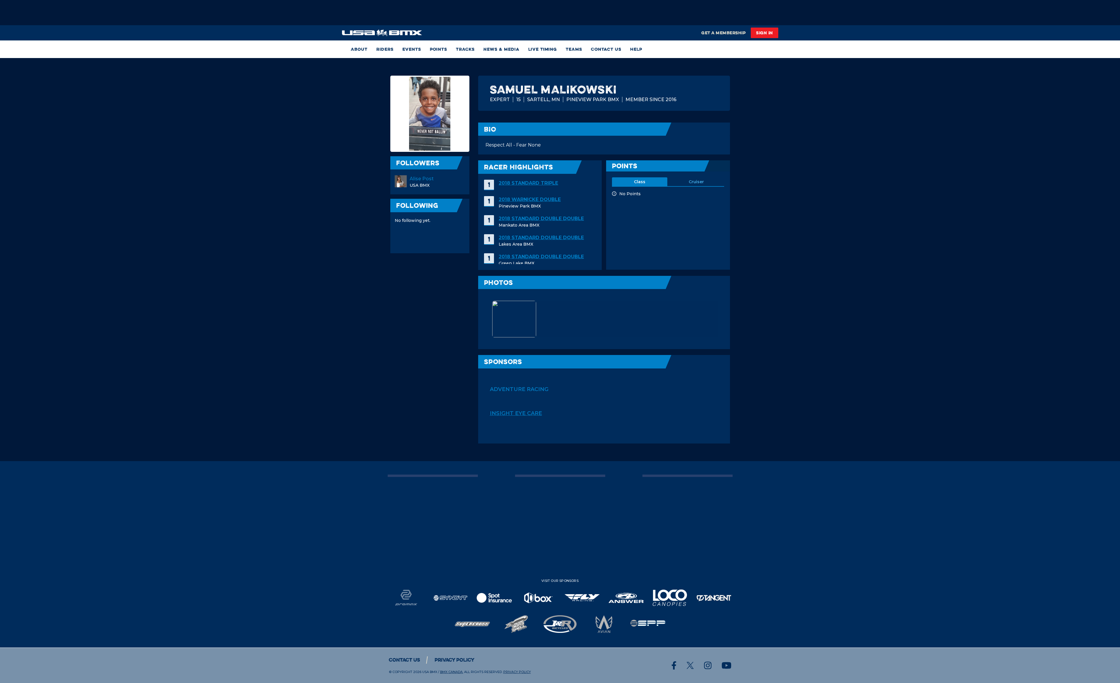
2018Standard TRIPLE (528, 183)
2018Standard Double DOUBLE (541, 218)
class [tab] (639, 181)
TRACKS (465, 49)
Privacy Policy (454, 660)
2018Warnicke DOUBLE (530, 199)
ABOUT (359, 49)
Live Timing (542, 49)
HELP (636, 49)
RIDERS (385, 49)
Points (438, 49)
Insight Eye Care (516, 413)
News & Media (501, 49)
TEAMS (574, 49)
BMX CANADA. (451, 672)
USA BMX (429, 672)
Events (411, 49)
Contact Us (606, 49)
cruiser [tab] (696, 181)
